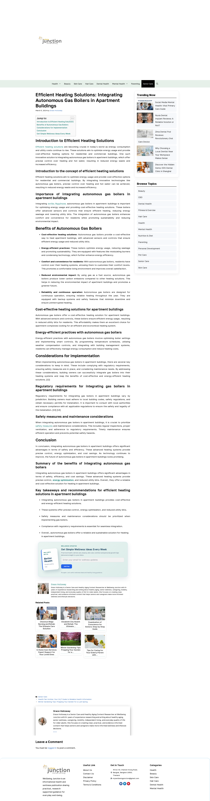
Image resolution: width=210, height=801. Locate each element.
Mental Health (118, 84)
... (55, 731)
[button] (157, 84)
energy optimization (63, 480)
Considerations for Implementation (52, 128)
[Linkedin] (124, 783)
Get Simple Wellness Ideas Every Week (53, 134)
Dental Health (103, 84)
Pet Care (142, 255)
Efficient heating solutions (49, 146)
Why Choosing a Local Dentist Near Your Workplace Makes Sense (164, 153)
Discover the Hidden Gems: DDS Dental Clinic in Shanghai (164, 167)
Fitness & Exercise (146, 210)
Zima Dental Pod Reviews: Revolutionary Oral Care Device (155, 136)
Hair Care (89, 84)
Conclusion (41, 131)
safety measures (44, 426)
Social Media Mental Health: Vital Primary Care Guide (165, 105)
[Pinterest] (128, 783)
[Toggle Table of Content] (71, 118)
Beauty (67, 84)
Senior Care (148, 84)
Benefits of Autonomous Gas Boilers (52, 125)
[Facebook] (120, 783)
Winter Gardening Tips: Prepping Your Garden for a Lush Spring (63, 702)
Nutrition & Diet (145, 235)
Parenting (135, 84)
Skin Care (78, 84)
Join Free (66, 566)
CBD (140, 197)
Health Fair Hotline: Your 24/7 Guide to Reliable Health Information (65, 699)
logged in (52, 748)
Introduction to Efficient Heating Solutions (55, 122)
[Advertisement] (83, 677)
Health (55, 84)
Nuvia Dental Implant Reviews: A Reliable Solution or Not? (164, 120)
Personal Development (149, 248)
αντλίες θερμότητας (57, 203)
